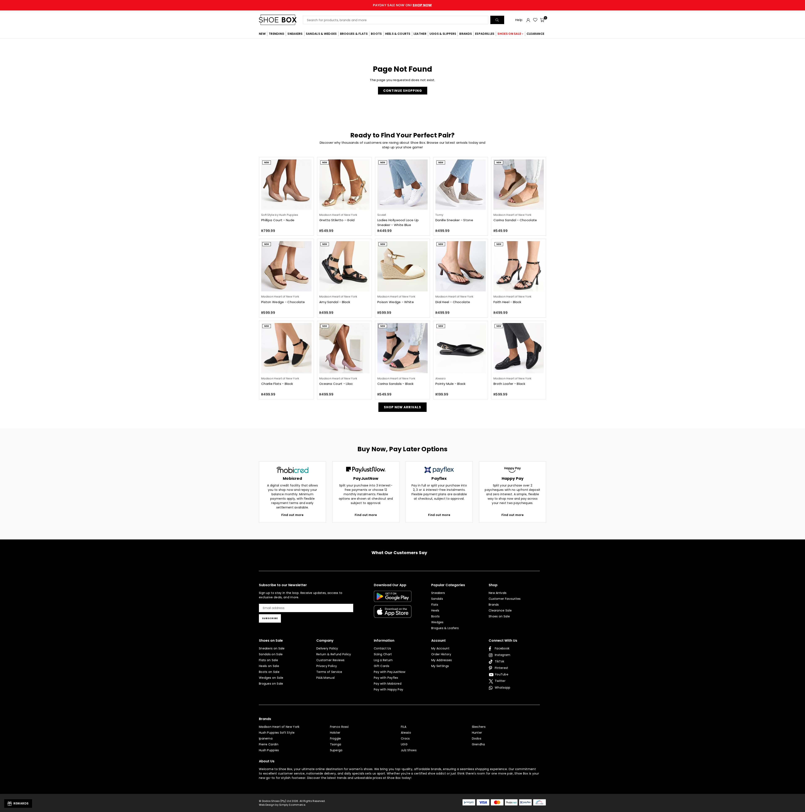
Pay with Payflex (386, 678)
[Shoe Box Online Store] (281, 20)
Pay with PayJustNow (389, 672)
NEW (262, 34)
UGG (404, 744)
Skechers (479, 727)
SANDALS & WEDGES (321, 34)
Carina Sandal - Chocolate (515, 220)
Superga (336, 750)
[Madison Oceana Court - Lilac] (344, 348)
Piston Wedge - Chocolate (283, 302)
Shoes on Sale (499, 616)
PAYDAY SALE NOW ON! (402, 5)
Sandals (437, 599)
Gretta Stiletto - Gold (337, 220)
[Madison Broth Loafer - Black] (518, 348)
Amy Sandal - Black (334, 302)
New (266, 162)
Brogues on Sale (271, 683)
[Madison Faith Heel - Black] (518, 266)
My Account (440, 648)
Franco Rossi (339, 727)
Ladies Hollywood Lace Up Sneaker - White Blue (398, 222)
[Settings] (528, 20)
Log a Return (383, 660)
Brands (494, 605)
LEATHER (420, 34)
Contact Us (382, 648)
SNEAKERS (295, 34)
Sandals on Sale (271, 654)
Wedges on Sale (271, 678)
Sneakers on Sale (272, 648)
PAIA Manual (325, 678)
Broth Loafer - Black (509, 383)
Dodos (477, 738)
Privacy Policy (326, 666)
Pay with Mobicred (387, 683)
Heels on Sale (269, 666)
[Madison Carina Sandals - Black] (402, 348)
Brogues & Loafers (445, 628)
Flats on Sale (268, 660)
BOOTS (376, 34)
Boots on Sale (269, 672)
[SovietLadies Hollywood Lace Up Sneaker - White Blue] (402, 184)
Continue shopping (402, 90)
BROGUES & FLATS (354, 34)
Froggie (335, 738)
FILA (403, 727)
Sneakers (438, 593)
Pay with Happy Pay (388, 689)
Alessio (406, 733)
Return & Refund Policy (333, 654)
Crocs (405, 738)
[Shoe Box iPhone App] (393, 615)
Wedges (437, 622)
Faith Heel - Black (507, 302)
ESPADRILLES (484, 34)
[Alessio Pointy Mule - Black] (460, 348)
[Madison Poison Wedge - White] (402, 266)
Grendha (478, 744)
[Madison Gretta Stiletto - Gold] (344, 184)
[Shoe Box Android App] (393, 599)
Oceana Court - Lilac (336, 383)
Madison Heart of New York (279, 727)
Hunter (477, 733)
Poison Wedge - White (395, 302)
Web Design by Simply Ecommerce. (282, 805)
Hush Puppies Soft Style (277, 733)
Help (518, 20)
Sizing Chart (383, 654)
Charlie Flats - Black (277, 383)
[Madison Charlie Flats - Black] (286, 348)
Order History (441, 654)
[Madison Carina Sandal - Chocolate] (518, 184)
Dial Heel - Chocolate (452, 302)
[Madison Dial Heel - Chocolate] (460, 266)
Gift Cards (381, 666)
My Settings (440, 666)
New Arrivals (498, 593)
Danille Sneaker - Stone (454, 220)
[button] (542, 20)
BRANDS (465, 34)
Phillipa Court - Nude (277, 220)
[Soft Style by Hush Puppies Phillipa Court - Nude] (286, 184)
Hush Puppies (269, 750)
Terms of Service (329, 672)
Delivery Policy (327, 648)
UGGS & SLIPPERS (443, 34)
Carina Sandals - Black (395, 383)
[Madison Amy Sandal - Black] (344, 266)
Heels (435, 610)
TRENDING (276, 34)
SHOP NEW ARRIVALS (402, 407)
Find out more (292, 515)
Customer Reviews (330, 660)
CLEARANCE (535, 34)
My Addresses (441, 660)
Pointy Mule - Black (450, 383)
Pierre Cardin (268, 744)
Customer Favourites (505, 599)
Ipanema (266, 738)
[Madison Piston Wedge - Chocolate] (286, 266)
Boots (435, 616)
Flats (434, 605)
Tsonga (335, 744)
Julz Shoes (409, 750)
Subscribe (270, 618)
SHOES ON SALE (509, 34)
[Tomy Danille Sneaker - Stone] (460, 184)
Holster (335, 733)
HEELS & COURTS (397, 34)
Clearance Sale (500, 610)
